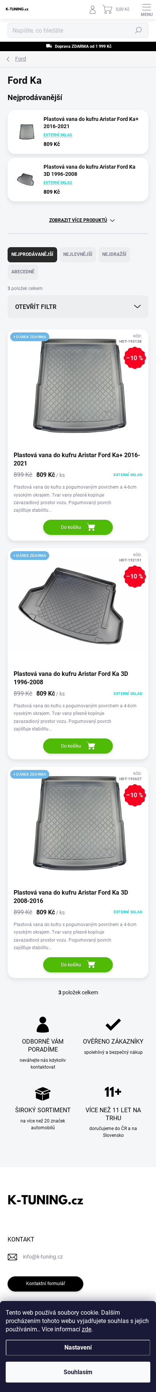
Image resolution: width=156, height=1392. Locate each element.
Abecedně (22, 271)
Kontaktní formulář (45, 1283)
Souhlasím (78, 1372)
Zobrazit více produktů (78, 220)
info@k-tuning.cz (43, 1257)
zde (86, 1329)
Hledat (138, 30)
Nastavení (78, 1347)
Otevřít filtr (35, 306)
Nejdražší (114, 254)
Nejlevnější (77, 254)
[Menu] (146, 9)
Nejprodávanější (32, 254)
